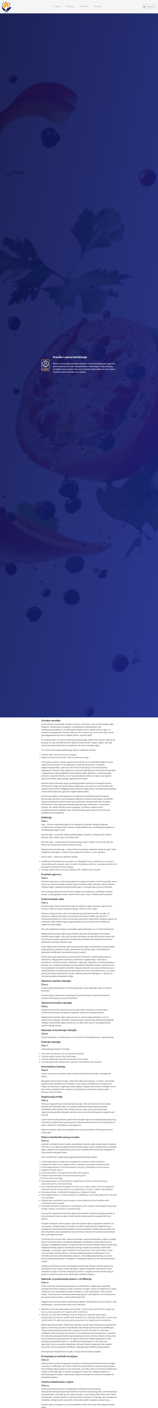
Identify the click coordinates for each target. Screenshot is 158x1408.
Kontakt (97, 6)
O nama (56, 6)
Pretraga (70, 6)
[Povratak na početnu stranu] (6, 6)
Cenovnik (84, 6)
